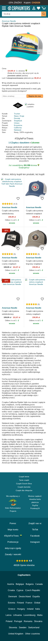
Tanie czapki (24, 480)
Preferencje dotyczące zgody (13, 545)
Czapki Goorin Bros (24, 484)
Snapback (18, 121)
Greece (11, 609)
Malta (39, 615)
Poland (9, 621)
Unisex (16, 123)
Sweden (22, 627)
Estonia (11, 602)
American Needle (9, 21)
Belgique (20, 584)
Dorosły (17, 118)
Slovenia (13, 627)
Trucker (17, 114)
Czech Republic (32, 590)
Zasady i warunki (13, 554)
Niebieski (17, 130)
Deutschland (25, 596)
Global (37, 602)
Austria (10, 584)
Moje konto (13, 529)
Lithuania (17, 615)
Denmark (12, 596)
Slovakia (38, 621)
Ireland (30, 609)
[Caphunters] (14, 8)
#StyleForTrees (12, 536)
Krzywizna (18, 125)
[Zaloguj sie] (34, 8)
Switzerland (33, 627)
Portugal (18, 621)
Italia (37, 609)
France (29, 602)
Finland (20, 602)
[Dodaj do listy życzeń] (18, 198)
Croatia (11, 590)
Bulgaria (30, 584)
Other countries (32, 633)
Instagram (35, 542)
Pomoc (13, 523)
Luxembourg (29, 615)
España (36, 596)
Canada (39, 584)
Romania (28, 621)
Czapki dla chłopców (24, 490)
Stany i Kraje (19, 116)
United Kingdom (15, 633)
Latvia (8, 615)
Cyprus (20, 590)
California (18, 128)
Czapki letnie (24, 477)
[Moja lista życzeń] (38, 8)
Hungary (21, 609)
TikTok (35, 529)
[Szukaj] (43, 13)
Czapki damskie (24, 487)
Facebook (35, 536)
